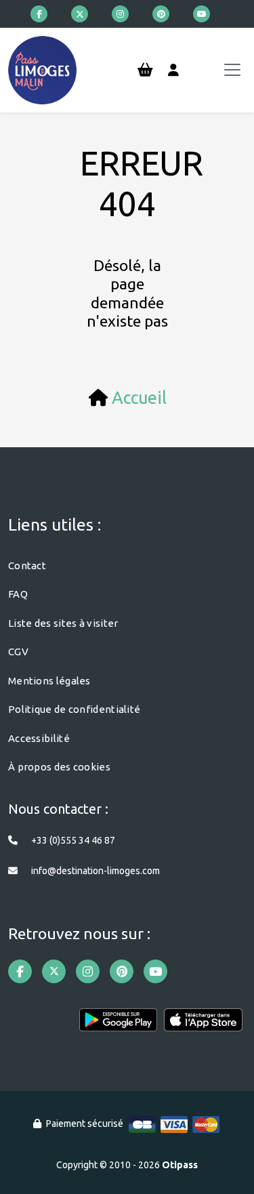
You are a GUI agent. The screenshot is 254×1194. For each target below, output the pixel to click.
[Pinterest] (160, 13)
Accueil (139, 397)
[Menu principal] (232, 69)
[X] (79, 13)
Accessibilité (39, 738)
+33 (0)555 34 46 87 (73, 840)
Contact (27, 565)
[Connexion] (173, 70)
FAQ (18, 594)
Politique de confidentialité (74, 709)
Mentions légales (49, 680)
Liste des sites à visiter (63, 623)
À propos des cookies (59, 767)
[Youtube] (201, 13)
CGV (18, 651)
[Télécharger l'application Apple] (203, 1025)
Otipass (180, 1164)
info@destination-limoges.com (95, 870)
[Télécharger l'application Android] (118, 1025)
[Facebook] (38, 13)
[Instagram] (120, 13)
